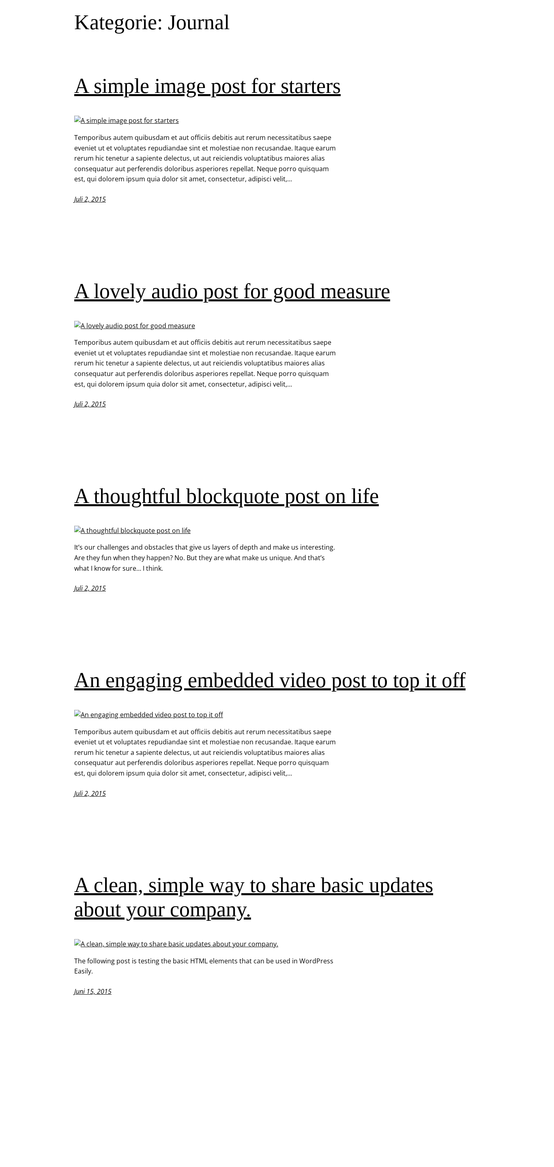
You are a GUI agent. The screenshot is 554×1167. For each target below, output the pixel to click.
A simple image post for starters (207, 85)
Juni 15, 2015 (93, 991)
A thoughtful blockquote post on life (226, 495)
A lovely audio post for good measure (232, 291)
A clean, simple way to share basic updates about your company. (253, 897)
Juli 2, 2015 (90, 199)
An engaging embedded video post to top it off (270, 680)
